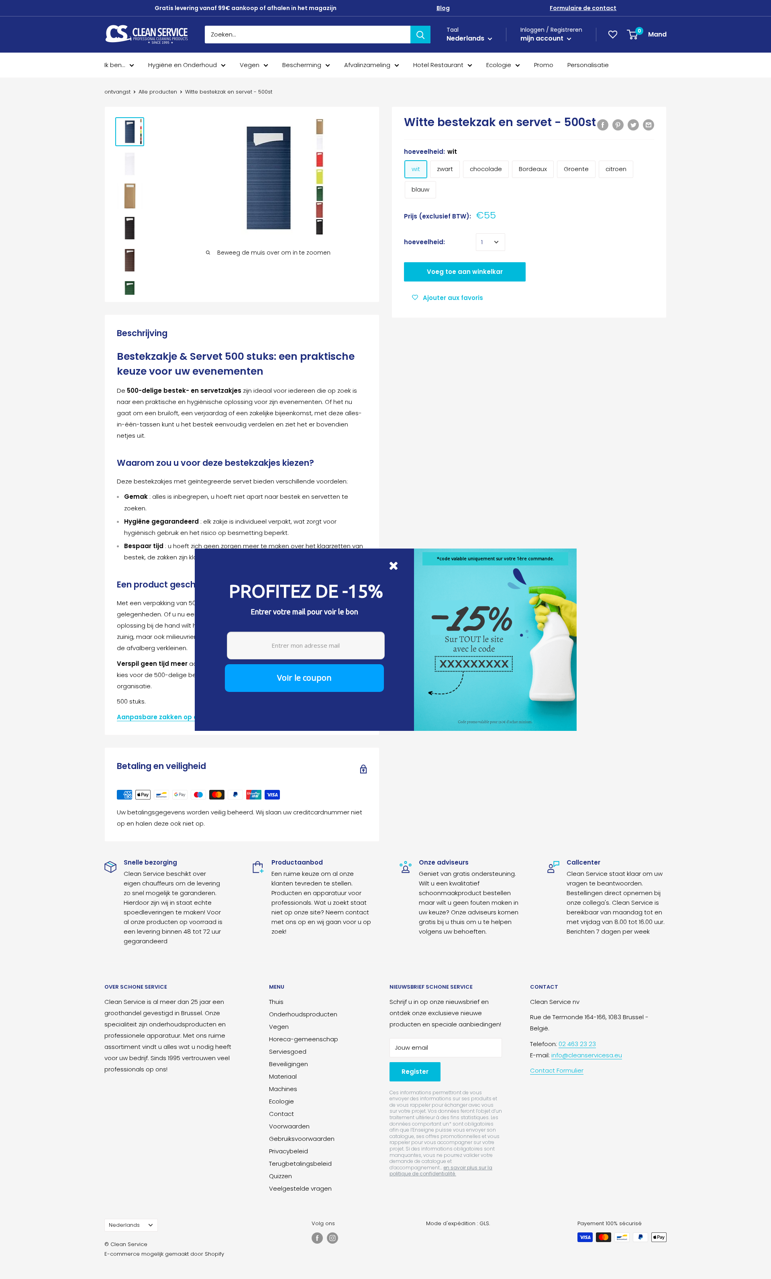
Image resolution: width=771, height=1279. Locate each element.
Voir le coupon (304, 677)
